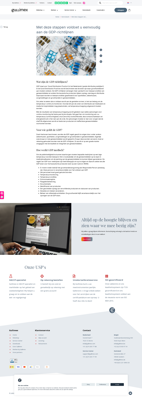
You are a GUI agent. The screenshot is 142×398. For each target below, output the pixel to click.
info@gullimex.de (119, 360)
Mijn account (42, 338)
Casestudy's (101, 10)
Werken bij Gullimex (29, 3)
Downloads (16, 344)
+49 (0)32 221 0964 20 (122, 363)
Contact (49, 3)
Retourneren (42, 344)
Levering (41, 341)
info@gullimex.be (119, 344)
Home (57, 17)
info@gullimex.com (89, 344)
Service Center (69, 10)
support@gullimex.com (90, 354)
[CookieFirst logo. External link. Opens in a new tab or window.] (19, 380)
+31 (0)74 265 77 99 (90, 357)
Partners (42, 3)
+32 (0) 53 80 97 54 (120, 346)
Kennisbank (86, 10)
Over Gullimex (17, 346)
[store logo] (19, 9)
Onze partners (17, 352)
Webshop (15, 338)
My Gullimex (15, 3)
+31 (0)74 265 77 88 (90, 346)
